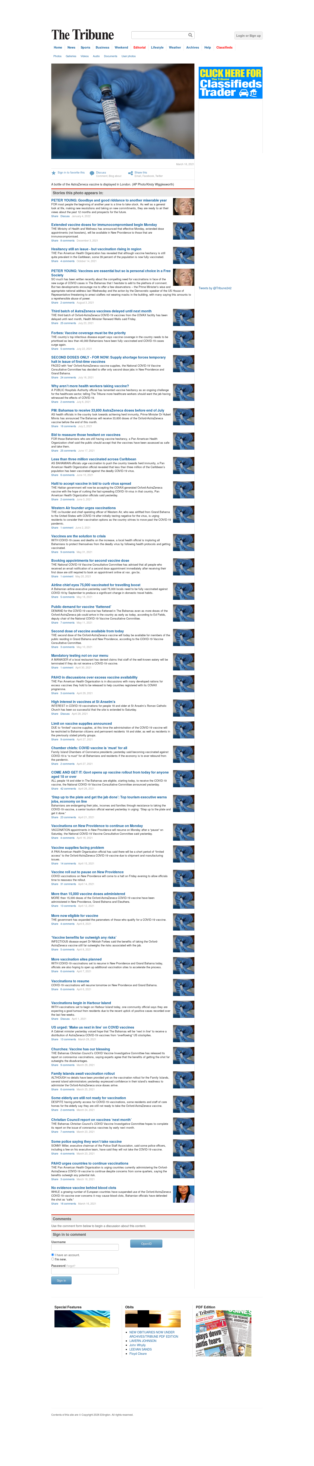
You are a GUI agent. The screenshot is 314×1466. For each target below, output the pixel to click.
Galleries (71, 56)
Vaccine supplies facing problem (77, 847)
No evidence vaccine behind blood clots (83, 1187)
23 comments (68, 817)
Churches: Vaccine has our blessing (80, 1049)
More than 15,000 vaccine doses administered (88, 893)
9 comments (67, 552)
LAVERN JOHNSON (142, 1341)
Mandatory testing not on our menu (79, 655)
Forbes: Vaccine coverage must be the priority (88, 332)
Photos (57, 56)
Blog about (115, 176)
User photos (129, 56)
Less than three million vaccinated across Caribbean (93, 459)
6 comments (67, 475)
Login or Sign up (248, 35)
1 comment (66, 527)
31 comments (68, 884)
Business (102, 47)
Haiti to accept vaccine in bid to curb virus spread (91, 483)
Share (54, 216)
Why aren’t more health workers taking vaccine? (90, 385)
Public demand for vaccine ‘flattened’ (81, 606)
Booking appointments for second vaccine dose (90, 560)
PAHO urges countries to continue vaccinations (89, 1163)
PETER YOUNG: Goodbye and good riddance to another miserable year (109, 200)
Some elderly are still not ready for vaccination (88, 1097)
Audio (96, 56)
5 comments (67, 348)
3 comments (67, 647)
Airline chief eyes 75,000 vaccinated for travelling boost (95, 584)
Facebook (148, 176)
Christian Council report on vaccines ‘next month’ (91, 1119)
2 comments (67, 302)
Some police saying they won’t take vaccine (86, 1141)
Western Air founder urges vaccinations (83, 507)
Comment (101, 176)
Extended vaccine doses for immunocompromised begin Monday (104, 224)
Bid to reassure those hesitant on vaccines (85, 434)
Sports (85, 47)
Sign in (61, 1280)
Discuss (101, 172)
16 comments (68, 426)
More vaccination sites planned (76, 959)
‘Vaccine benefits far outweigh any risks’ (83, 937)
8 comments (67, 240)
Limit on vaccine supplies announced (81, 723)
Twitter (159, 176)
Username (58, 1242)
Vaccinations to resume (70, 980)
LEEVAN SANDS (140, 1349)
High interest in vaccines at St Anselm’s (83, 701)
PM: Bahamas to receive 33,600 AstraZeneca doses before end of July (107, 410)
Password (63, 1265)
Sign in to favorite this (71, 172)
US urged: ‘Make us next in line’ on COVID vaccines (92, 1027)
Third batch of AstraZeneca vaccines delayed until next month (101, 310)
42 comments (68, 788)
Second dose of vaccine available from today (87, 630)
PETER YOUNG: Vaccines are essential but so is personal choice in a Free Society (111, 272)
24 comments (68, 377)
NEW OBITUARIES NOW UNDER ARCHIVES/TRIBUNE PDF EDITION (153, 1334)
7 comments (67, 622)
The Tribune (83, 34)
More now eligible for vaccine (74, 915)
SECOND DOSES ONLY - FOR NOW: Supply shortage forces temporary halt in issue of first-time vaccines (108, 359)
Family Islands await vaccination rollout (83, 1073)
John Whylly (137, 1345)
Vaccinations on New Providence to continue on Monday (97, 825)
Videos (85, 56)
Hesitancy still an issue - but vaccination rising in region (96, 248)
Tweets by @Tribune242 (215, 288)
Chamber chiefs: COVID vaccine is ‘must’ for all (89, 747)
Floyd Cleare (138, 1353)
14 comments (68, 863)
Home (58, 47)
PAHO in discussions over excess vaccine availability (94, 677)
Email (138, 176)
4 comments (67, 261)
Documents (110, 56)
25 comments (68, 323)
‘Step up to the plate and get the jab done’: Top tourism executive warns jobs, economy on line (109, 799)
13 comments (68, 905)
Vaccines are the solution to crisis (78, 536)
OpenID (146, 1243)
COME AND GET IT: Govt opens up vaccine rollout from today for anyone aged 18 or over (110, 774)
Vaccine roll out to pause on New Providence (87, 871)
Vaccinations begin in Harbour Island (81, 1002)
